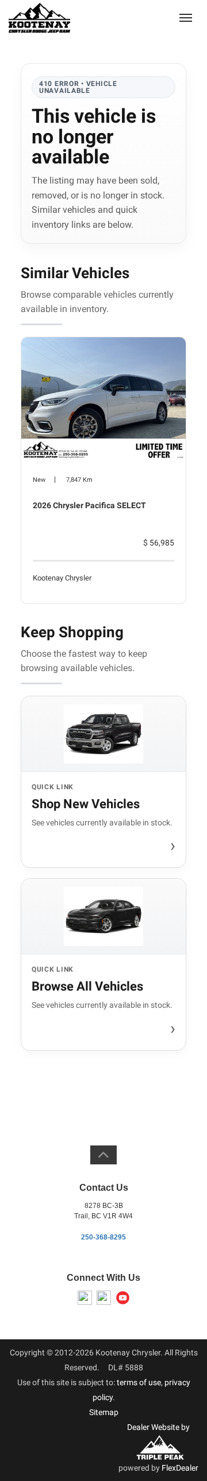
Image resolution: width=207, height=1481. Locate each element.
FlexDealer (180, 1467)
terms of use (139, 1382)
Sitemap (103, 1412)
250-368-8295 (103, 1237)
